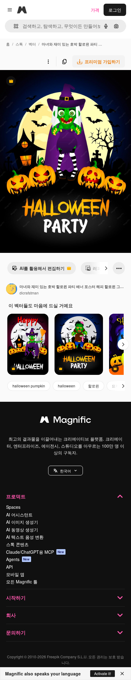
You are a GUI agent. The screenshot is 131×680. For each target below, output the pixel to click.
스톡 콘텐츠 (17, 544)
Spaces (13, 507)
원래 (35, 82)
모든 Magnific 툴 (21, 581)
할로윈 (93, 385)
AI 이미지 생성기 (22, 522)
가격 (95, 10)
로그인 (114, 10)
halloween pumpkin (28, 385)
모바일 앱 (15, 574)
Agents (18, 559)
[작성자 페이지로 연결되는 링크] (11, 289)
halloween (66, 385)
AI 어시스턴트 (19, 515)
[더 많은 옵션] (48, 61)
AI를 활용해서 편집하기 (38, 269)
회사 (11, 615)
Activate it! (102, 673)
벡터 (32, 43)
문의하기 (16, 632)
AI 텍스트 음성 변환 (25, 537)
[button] (65, 470)
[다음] (106, 268)
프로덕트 (16, 496)
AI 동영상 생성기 (22, 530)
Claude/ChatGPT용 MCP (35, 552)
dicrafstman (29, 292)
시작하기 (16, 597)
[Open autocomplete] (13, 26)
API (9, 567)
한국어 (65, 470)
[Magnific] (65, 421)
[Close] (122, 673)
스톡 (19, 43)
